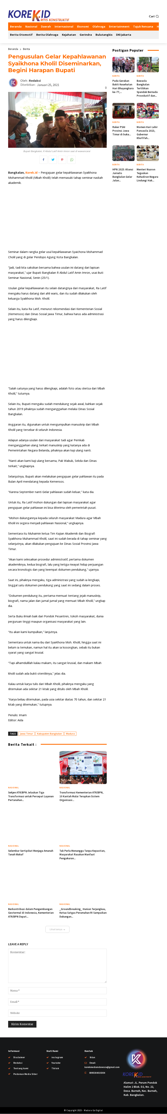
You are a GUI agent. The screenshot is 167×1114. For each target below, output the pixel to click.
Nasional (13, 787)
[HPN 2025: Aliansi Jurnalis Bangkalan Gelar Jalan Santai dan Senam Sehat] (123, 153)
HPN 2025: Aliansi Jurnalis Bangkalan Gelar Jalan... (122, 175)
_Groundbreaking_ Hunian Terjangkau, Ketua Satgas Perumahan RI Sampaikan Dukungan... (83, 912)
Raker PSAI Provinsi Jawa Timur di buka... (121, 130)
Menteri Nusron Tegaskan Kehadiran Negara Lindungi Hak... (147, 175)
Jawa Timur (26, 733)
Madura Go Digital (93, 1110)
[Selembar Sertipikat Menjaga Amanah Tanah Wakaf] (31, 825)
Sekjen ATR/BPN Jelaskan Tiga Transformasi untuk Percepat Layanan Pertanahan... (31, 796)
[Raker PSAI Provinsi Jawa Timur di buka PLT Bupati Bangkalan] (123, 110)
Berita (26, 49)
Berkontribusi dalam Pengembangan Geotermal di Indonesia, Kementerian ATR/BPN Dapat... (31, 912)
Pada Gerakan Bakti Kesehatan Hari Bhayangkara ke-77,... (123, 86)
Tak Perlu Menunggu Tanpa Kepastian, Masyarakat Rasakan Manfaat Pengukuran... (82, 854)
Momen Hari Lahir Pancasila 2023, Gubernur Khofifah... (147, 132)
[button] (154, 16)
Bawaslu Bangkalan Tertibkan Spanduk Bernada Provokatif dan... (147, 88)
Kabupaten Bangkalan (49, 733)
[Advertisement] (57, 219)
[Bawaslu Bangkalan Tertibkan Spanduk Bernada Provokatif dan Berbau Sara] (148, 64)
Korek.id (31, 172)
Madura (70, 733)
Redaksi (35, 81)
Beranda (13, 49)
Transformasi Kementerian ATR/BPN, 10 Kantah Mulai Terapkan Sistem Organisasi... (81, 796)
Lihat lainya (56, 929)
